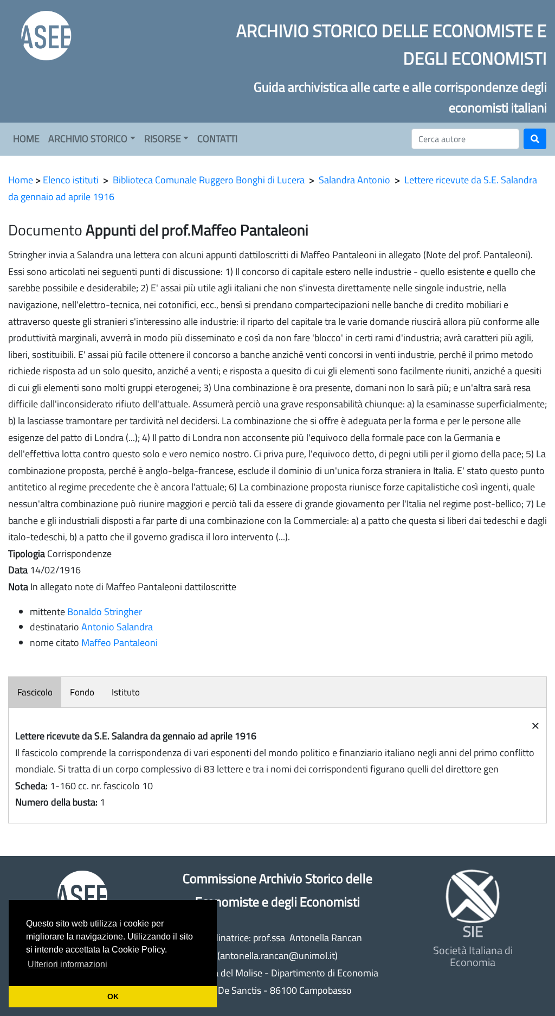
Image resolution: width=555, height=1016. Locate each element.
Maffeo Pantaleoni (119, 642)
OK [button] (113, 996)
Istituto (126, 692)
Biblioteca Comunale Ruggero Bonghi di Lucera (209, 179)
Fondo (82, 692)
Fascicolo (35, 692)
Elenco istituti (71, 179)
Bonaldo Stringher (104, 611)
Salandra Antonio (354, 179)
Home (20, 179)
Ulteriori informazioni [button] (67, 964)
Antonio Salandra (117, 626)
